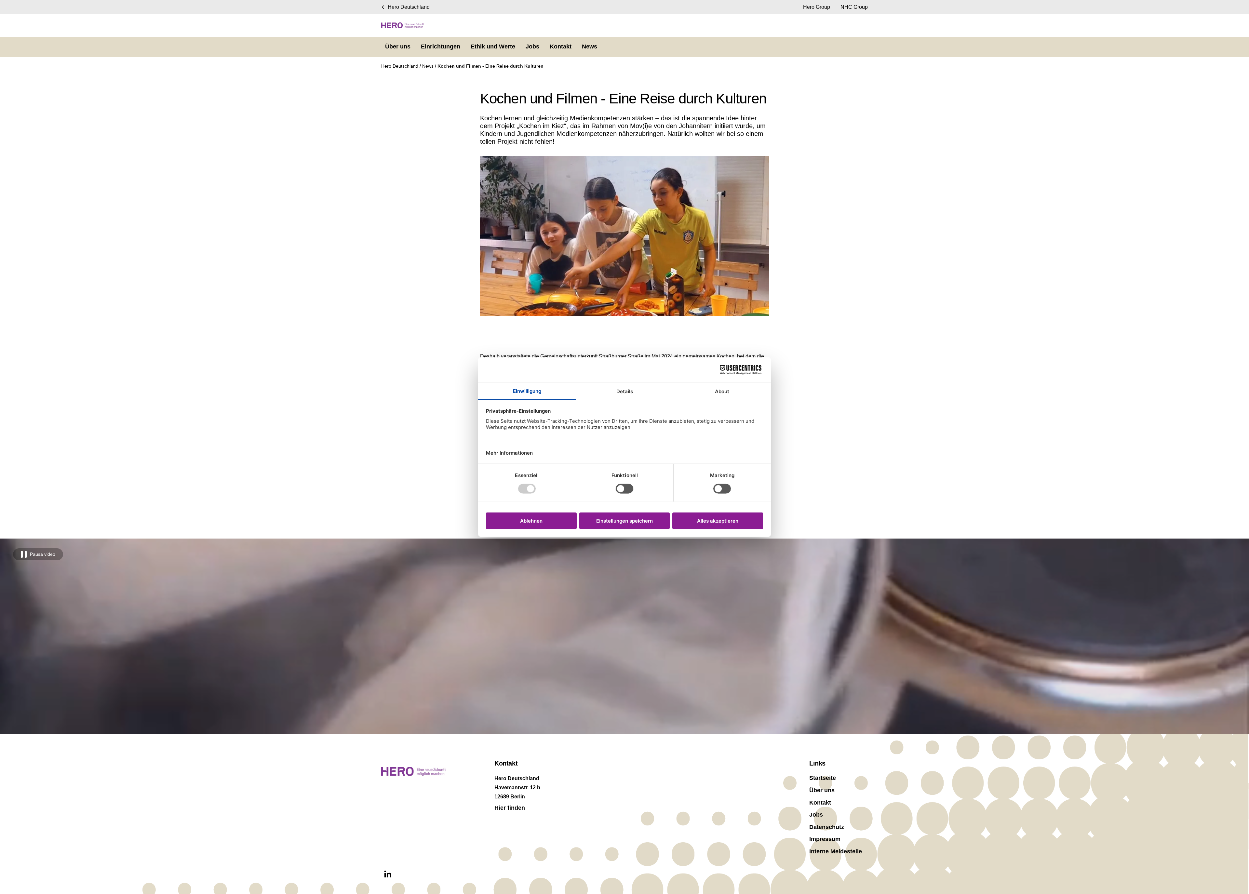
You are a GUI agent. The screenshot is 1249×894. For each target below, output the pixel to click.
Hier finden (509, 808)
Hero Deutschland (400, 66)
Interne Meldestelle (835, 851)
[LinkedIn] (387, 874)
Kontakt (820, 802)
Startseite (822, 778)
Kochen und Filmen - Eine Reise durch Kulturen (490, 66)
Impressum (824, 839)
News (428, 66)
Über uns (822, 790)
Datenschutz (826, 827)
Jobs (816, 814)
